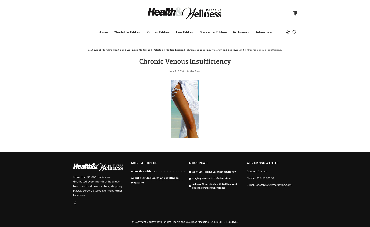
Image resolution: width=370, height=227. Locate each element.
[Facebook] (75, 203)
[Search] (294, 32)
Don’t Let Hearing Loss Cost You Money (214, 172)
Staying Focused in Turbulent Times (212, 178)
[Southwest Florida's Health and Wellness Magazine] (185, 13)
